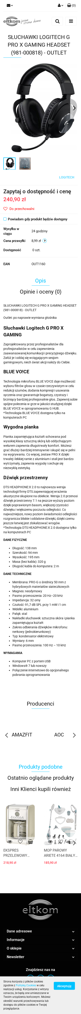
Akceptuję (64, 986)
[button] (71, 5)
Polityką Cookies (26, 985)
